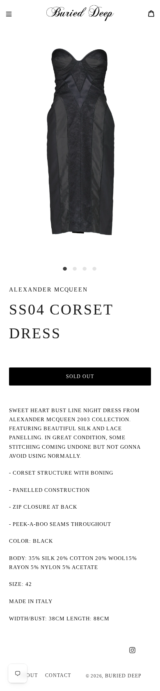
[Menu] (15, 13)
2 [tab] (75, 269)
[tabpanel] (80, 141)
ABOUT (28, 675)
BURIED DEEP (123, 676)
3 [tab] (85, 269)
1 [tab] (65, 269)
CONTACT (58, 675)
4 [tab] (95, 269)
